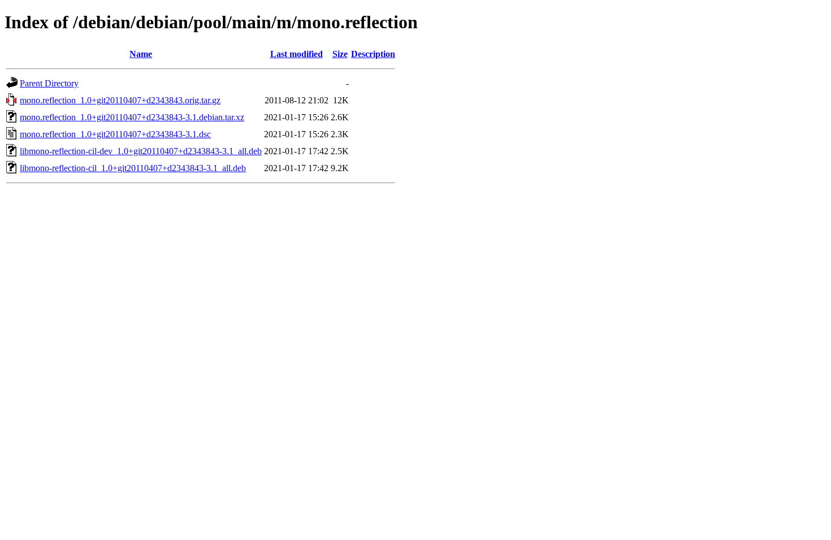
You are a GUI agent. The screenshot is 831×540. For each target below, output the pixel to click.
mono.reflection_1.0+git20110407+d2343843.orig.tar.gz (120, 100)
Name (140, 54)
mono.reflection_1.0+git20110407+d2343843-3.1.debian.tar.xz (132, 117)
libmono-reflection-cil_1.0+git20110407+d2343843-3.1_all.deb (133, 168)
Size (340, 54)
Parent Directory (49, 83)
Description (373, 54)
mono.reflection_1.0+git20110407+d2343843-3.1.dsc (115, 134)
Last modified (296, 54)
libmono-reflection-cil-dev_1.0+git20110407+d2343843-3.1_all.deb (141, 151)
